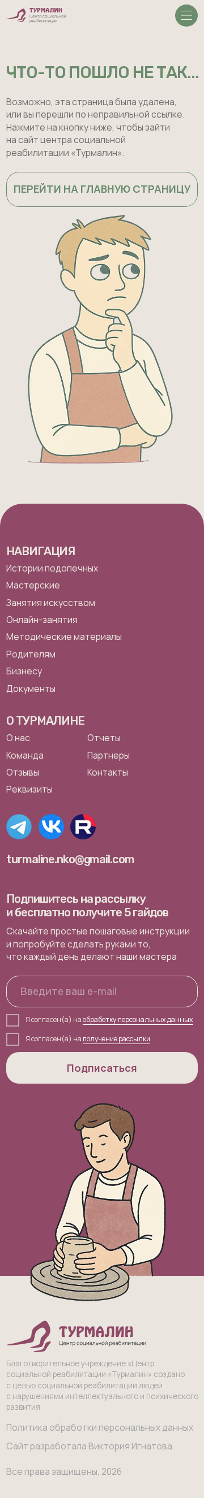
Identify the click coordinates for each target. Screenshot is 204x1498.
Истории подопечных (52, 568)
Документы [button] (31, 688)
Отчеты (104, 737)
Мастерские (33, 585)
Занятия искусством (50, 602)
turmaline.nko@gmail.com (70, 859)
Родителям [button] (31, 654)
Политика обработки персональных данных (99, 1427)
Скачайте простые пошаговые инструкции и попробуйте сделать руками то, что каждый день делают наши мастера (98, 944)
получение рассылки (116, 1039)
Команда (25, 755)
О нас (18, 737)
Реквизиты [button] (29, 789)
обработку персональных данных (138, 1019)
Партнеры (108, 755)
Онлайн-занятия (42, 619)
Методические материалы (64, 636)
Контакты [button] (107, 772)
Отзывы (22, 772)
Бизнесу (24, 671)
